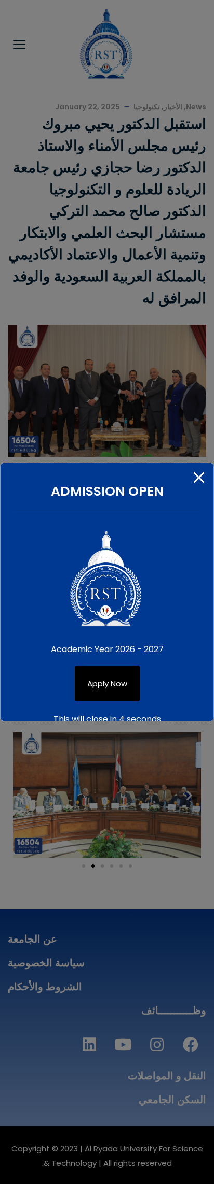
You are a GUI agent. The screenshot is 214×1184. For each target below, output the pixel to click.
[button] (107, 683)
